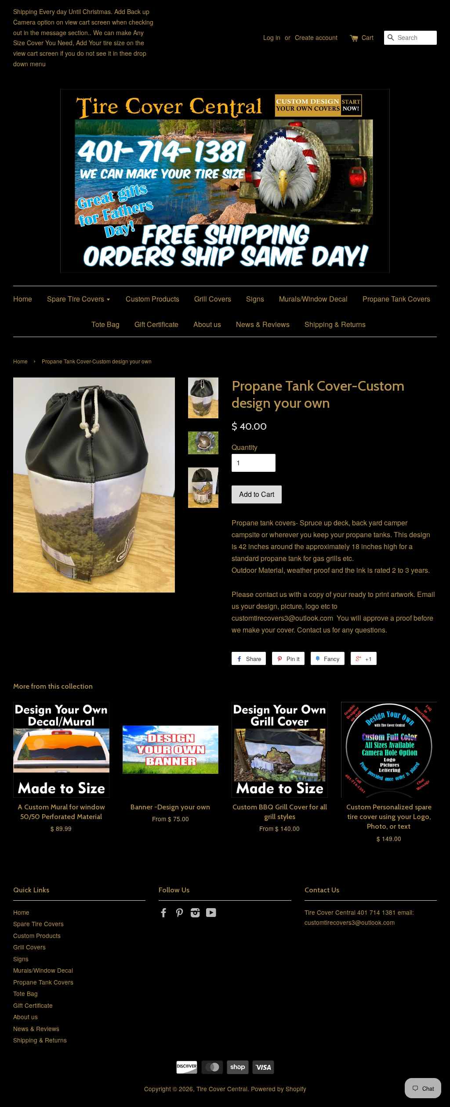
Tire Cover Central (221, 1088)
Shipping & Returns (335, 324)
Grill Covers (212, 299)
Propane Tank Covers (396, 299)
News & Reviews (263, 324)
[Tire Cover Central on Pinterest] (179, 913)
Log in (271, 37)
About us (207, 324)
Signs (255, 299)
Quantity (245, 447)
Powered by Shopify (278, 1088)
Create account (316, 37)
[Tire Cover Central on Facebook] (163, 913)
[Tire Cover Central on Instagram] (195, 913)
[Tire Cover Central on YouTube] (211, 913)
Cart (368, 37)
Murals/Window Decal (313, 299)
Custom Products (152, 299)
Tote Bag (105, 324)
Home (22, 299)
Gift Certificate (156, 324)
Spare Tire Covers (76, 299)
